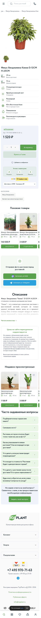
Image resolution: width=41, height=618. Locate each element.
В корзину (28, 146)
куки (22, 608)
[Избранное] (19, 614)
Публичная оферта (19, 597)
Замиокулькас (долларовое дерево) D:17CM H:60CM (25, 389)
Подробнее (27, 244)
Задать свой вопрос (19, 496)
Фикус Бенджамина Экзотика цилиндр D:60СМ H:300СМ (9, 231)
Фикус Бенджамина (12, 11)
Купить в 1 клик (20, 153)
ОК (27, 608)
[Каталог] (12, 614)
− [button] (7, 146)
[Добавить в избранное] (14, 215)
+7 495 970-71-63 (19, 570)
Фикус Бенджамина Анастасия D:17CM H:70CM (26, 231)
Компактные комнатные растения (12, 197)
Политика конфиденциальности (19, 592)
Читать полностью (8, 318)
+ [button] (15, 146)
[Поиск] (4, 614)
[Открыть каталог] (3, 3)
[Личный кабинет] (35, 614)
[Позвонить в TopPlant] (34, 3)
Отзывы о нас (22, 177)
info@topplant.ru (20, 602)
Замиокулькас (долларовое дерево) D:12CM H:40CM (8, 389)
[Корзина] (27, 614)
